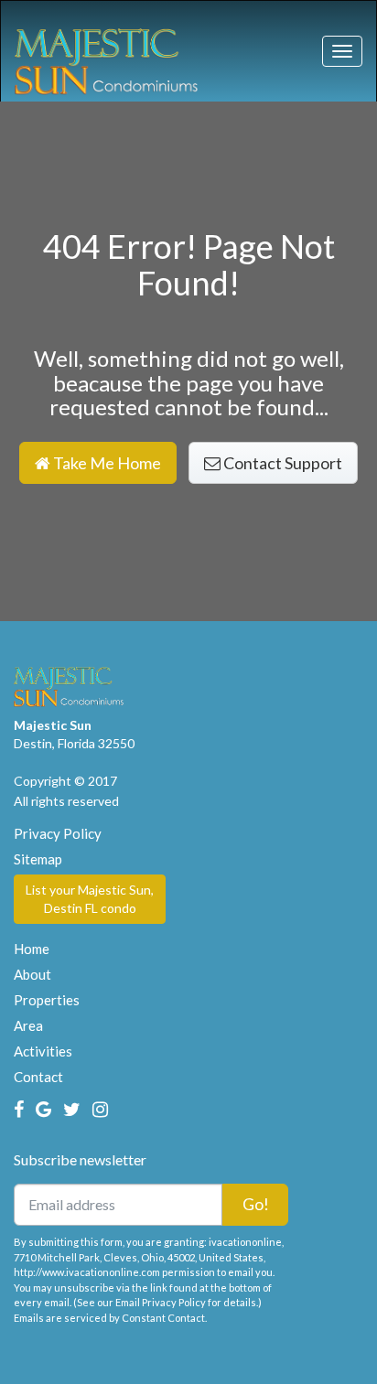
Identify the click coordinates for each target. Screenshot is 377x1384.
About (32, 974)
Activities (43, 1051)
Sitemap (38, 859)
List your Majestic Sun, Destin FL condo (90, 899)
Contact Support (281, 463)
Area (28, 1025)
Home (31, 948)
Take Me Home (105, 463)
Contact (38, 1076)
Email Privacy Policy (160, 1302)
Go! (255, 1204)
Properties (47, 1000)
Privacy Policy (58, 833)
